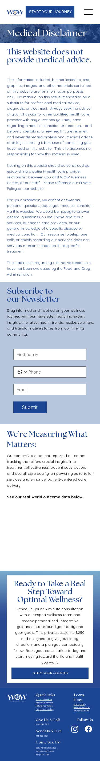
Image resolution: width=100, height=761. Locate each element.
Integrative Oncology (45, 709)
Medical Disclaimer (82, 707)
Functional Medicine (44, 699)
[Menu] (88, 12)
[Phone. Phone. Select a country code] (22, 372)
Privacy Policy (80, 704)
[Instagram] (74, 729)
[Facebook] (88, 729)
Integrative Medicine (44, 702)
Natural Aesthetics (44, 705)
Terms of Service (81, 710)
